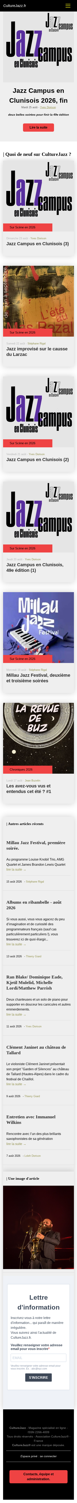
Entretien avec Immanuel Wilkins (30, 1119)
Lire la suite (38, 127)
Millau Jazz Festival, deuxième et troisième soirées (38, 678)
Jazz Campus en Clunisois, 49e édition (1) (34, 567)
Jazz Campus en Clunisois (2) (37, 459)
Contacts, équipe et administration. (38, 1476)
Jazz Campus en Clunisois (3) (37, 243)
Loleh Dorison (32, 1155)
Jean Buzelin (32, 780)
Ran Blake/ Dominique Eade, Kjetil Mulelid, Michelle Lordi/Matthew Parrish (34, 982)
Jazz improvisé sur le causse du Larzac (37, 351)
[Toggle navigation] (68, 6)
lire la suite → (16, 869)
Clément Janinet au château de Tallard (36, 1050)
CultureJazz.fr (14, 6)
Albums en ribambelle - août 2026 (33, 905)
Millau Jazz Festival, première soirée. (35, 845)
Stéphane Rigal (37, 343)
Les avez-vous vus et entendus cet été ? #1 (28, 788)
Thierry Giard (33, 956)
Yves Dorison (48, 107)
